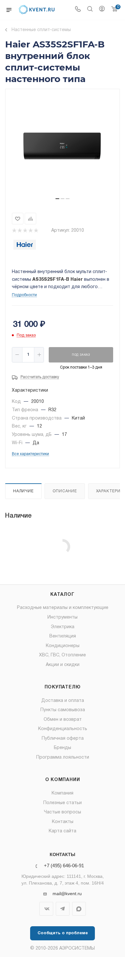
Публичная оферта (63, 738)
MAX (79, 909)
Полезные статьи (62, 803)
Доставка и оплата (62, 701)
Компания (62, 793)
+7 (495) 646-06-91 (64, 865)
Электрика (62, 627)
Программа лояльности (62, 757)
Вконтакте (46, 909)
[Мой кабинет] (102, 10)
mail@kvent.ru (67, 893)
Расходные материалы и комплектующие (62, 608)
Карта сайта (62, 831)
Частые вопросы (62, 812)
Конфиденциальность (62, 729)
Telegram (63, 909)
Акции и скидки (62, 665)
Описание (65, 491)
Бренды (62, 748)
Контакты (62, 822)
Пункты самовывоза (62, 710)
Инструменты (62, 617)
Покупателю (63, 687)
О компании (62, 780)
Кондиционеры (62, 646)
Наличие (23, 491)
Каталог (62, 595)
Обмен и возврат (63, 720)
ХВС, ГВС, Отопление (62, 655)
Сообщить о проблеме (63, 933)
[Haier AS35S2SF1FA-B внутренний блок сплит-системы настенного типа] (62, 146)
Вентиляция (62, 636)
